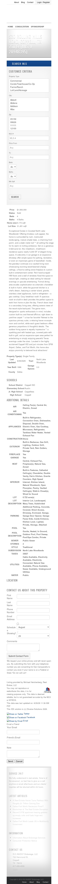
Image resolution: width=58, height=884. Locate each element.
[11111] (29, 125)
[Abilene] (29, 103)
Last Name (9, 604)
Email (25, 720)
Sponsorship (37, 26)
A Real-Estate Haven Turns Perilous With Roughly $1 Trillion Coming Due (30, 802)
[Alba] (29, 109)
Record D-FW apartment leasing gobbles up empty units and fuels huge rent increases (30, 815)
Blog (23, 2)
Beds (11, 162)
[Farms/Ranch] (29, 87)
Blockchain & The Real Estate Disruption (30, 809)
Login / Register (43, 2)
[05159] (29, 119)
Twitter (26, 713)
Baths (11, 172)
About (16, 2)
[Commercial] (29, 80)
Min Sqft (12, 181)
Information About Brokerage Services (29, 837)
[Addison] (29, 106)
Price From (13, 143)
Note (9, 747)
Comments (12, 641)
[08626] (29, 122)
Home (10, 26)
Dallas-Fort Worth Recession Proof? (28, 806)
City (10, 95)
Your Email (12, 727)
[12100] (29, 128)
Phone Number (10, 611)
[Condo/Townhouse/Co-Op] (29, 84)
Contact (30, 2)
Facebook (30, 717)
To (10, 152)
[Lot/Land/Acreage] (29, 90)
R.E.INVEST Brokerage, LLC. (29, 21)
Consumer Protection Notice (25, 840)
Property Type (14, 76)
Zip (10, 114)
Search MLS (19, 64)
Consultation (22, 26)
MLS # (11, 133)
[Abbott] (29, 99)
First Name (9, 597)
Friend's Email (13, 737)
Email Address (11, 618)
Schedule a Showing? (11, 630)
